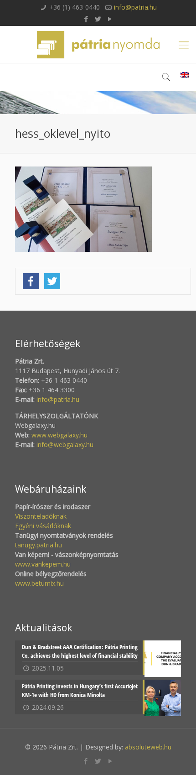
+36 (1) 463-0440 (74, 7)
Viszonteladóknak (41, 516)
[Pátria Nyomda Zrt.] (98, 44)
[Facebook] (86, 18)
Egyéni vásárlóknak (43, 525)
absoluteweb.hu (148, 747)
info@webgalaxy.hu (64, 444)
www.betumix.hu (39, 583)
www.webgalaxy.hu (59, 435)
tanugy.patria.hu (38, 545)
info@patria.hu (135, 7)
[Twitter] (98, 18)
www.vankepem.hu (43, 564)
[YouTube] (110, 18)
